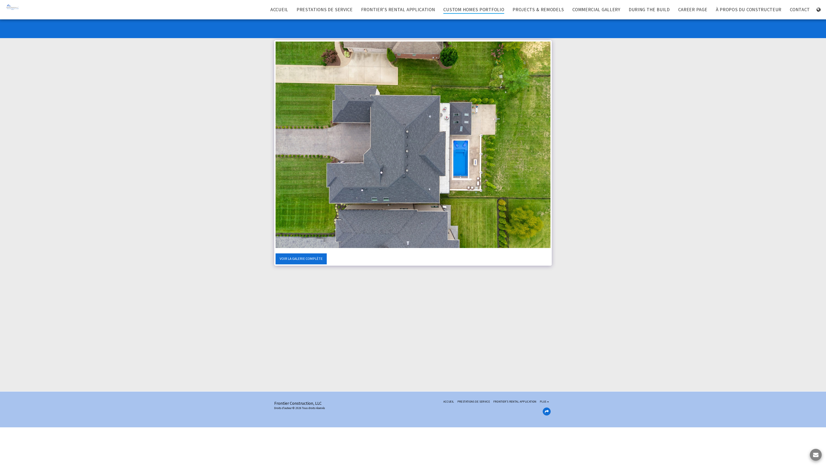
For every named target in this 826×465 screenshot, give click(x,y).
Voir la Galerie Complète (301, 258)
